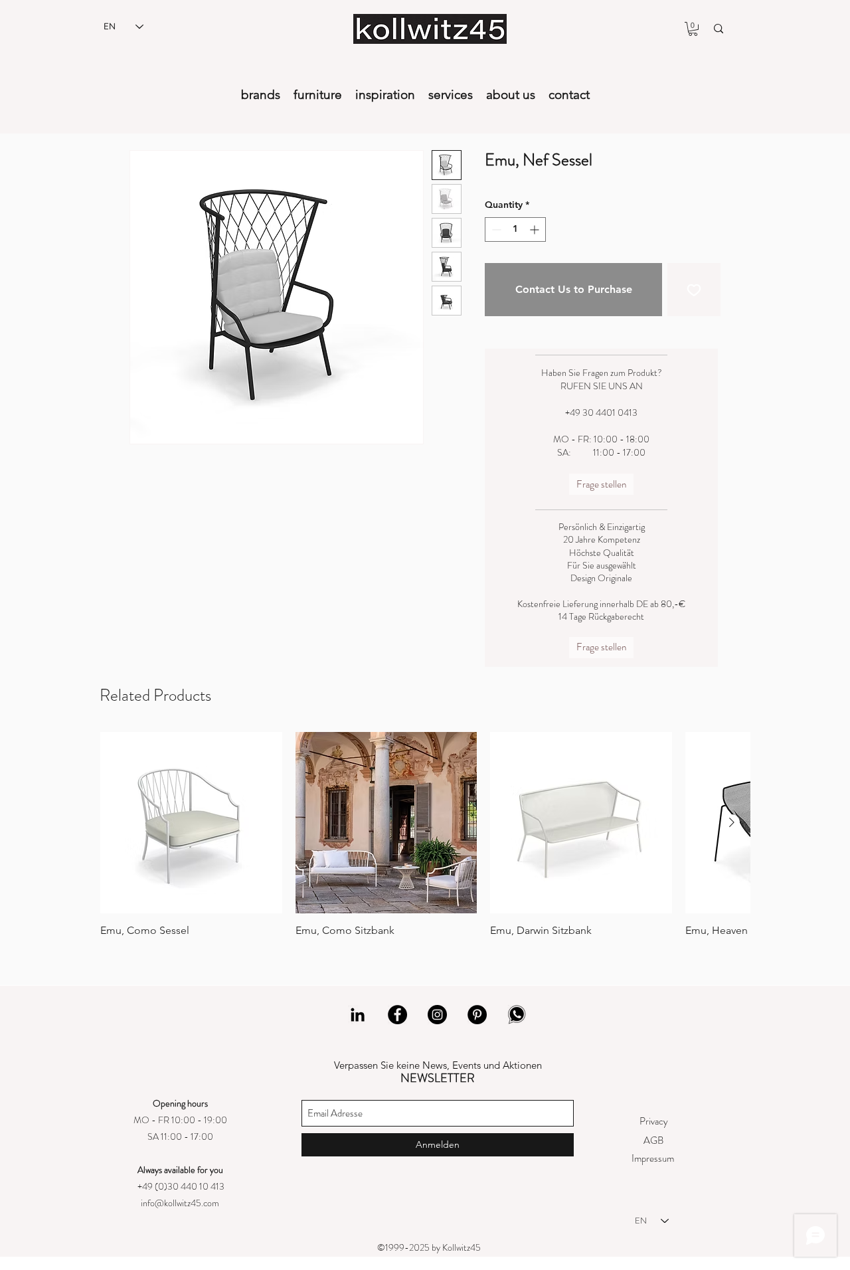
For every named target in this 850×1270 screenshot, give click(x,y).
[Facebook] (397, 1014)
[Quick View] (191, 823)
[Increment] (535, 229)
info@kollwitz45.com (180, 1203)
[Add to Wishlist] (694, 289)
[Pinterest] (477, 1014)
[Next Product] (732, 822)
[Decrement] (495, 229)
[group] (425, 835)
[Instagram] (437, 1014)
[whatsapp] (517, 1014)
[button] (693, 29)
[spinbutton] (515, 229)
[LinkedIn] (357, 1014)
